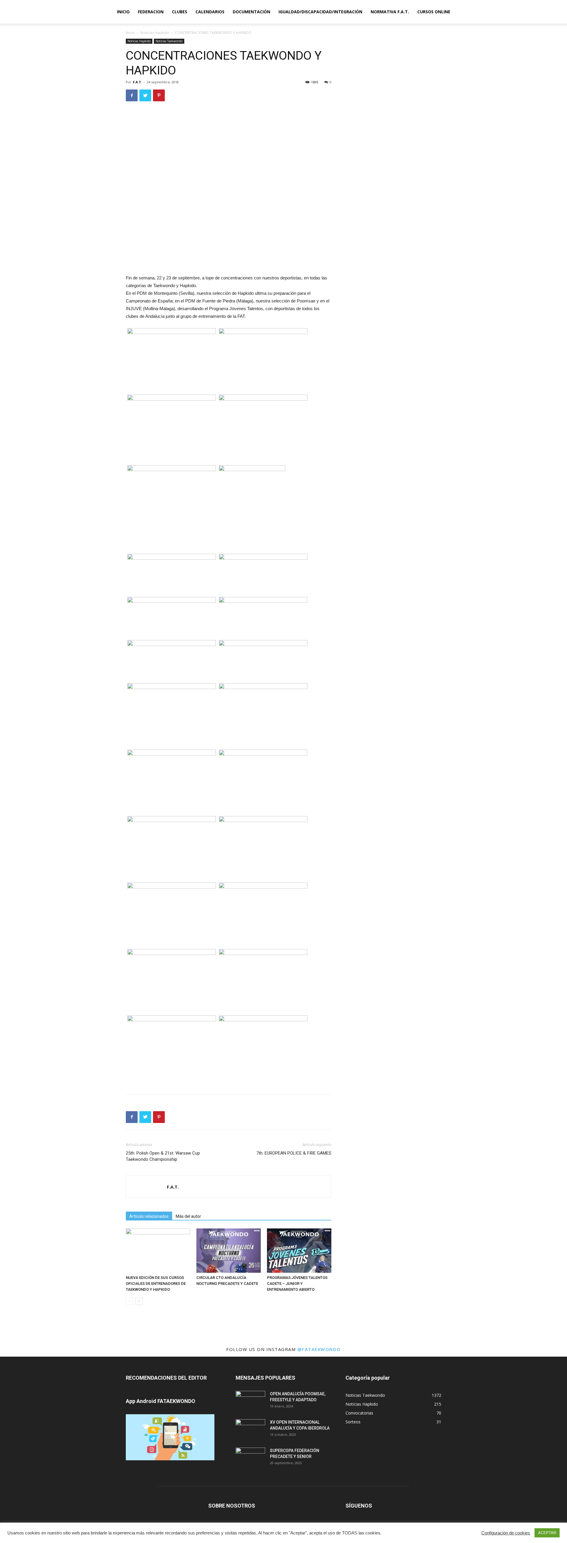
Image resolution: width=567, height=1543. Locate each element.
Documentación (251, 11)
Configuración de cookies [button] (505, 1533)
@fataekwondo (319, 1349)
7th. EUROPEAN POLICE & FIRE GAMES (293, 1153)
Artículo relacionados (149, 1216)
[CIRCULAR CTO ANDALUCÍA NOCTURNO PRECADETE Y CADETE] (228, 1250)
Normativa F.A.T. (390, 11)
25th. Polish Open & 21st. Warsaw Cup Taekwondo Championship (163, 1156)
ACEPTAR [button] (547, 1533)
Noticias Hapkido (154, 32)
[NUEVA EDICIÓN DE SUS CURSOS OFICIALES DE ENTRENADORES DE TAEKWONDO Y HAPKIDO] (158, 1250)
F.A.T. (137, 82)
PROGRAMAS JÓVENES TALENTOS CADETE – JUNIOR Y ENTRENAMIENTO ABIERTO (297, 1283)
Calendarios (209, 11)
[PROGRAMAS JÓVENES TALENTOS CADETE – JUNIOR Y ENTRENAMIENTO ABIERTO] (299, 1250)
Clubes (179, 11)
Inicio (123, 11)
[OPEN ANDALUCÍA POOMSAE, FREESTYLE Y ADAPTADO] (250, 1401)
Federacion (151, 11)
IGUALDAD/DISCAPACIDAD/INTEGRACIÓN (320, 11)
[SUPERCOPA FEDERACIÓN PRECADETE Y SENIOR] (250, 1458)
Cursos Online (433, 11)
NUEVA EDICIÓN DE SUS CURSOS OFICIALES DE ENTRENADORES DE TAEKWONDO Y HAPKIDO (156, 1283)
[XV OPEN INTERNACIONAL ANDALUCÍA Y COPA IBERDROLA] (250, 1429)
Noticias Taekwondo (169, 41)
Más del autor (188, 1216)
